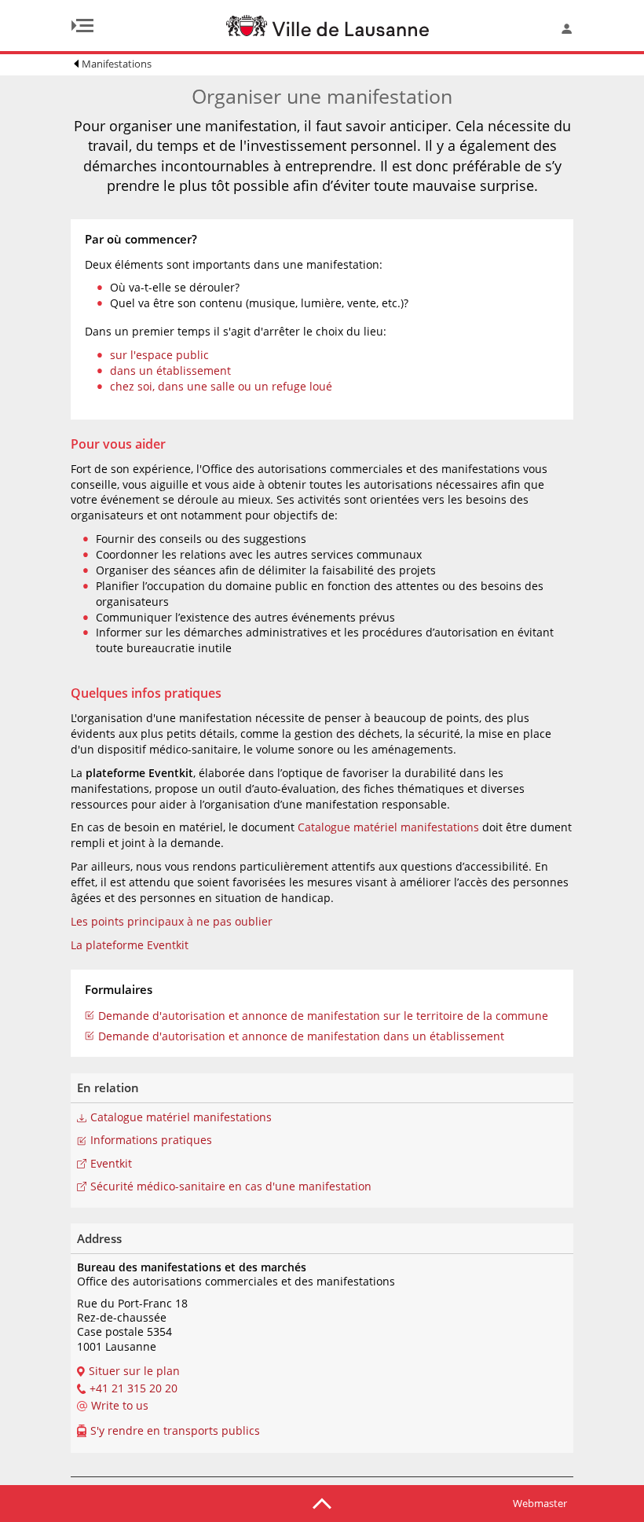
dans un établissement (170, 370)
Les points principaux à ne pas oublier (172, 921)
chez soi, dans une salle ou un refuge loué (221, 386)
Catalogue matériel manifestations (388, 827)
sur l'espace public (159, 354)
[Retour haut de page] (322, 1502)
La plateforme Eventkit (129, 944)
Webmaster (540, 1503)
